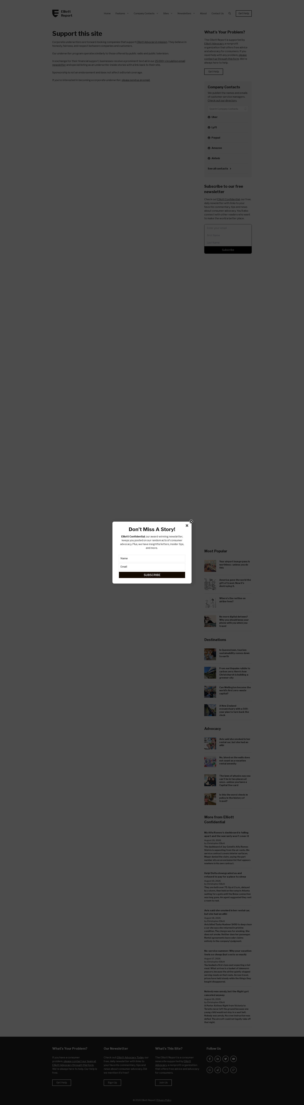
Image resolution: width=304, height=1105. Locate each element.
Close (191, 521)
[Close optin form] (188, 526)
